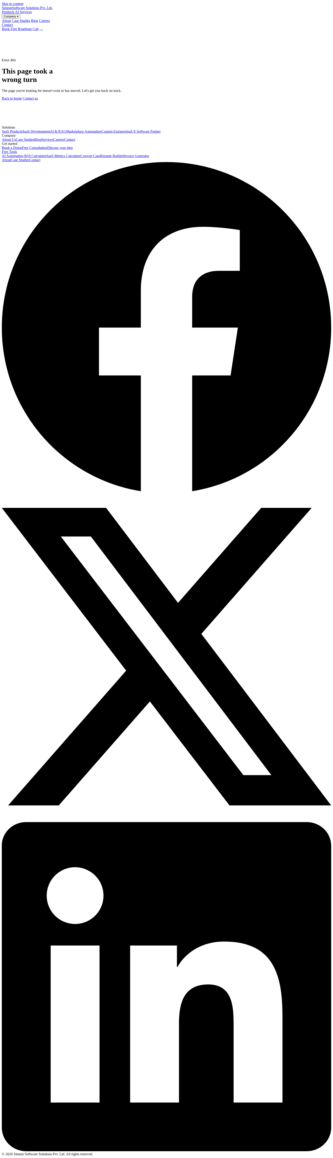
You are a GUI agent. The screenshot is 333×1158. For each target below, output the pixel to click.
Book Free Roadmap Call (20, 29)
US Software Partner (146, 131)
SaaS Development (36, 131)
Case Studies (25, 139)
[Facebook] (166, 490)
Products (8, 12)
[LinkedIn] (166, 1150)
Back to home (12, 98)
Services (26, 12)
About (6, 160)
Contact (7, 25)
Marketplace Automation (83, 131)
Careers (58, 139)
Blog (37, 139)
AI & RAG (58, 131)
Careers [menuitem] (44, 21)
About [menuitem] (6, 21)
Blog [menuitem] (34, 21)
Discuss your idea (60, 148)
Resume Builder (111, 156)
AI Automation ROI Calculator (24, 156)
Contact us (30, 98)
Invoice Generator (136, 156)
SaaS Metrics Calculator (63, 156)
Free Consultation (34, 148)
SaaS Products (12, 131)
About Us (9, 139)
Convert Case (90, 156)
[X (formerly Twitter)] (166, 820)
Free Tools (9, 152)
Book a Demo (12, 148)
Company (11, 16)
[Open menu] (41, 30)
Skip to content (12, 4)
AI (17, 12)
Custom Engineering (116, 131)
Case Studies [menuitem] (21, 21)
